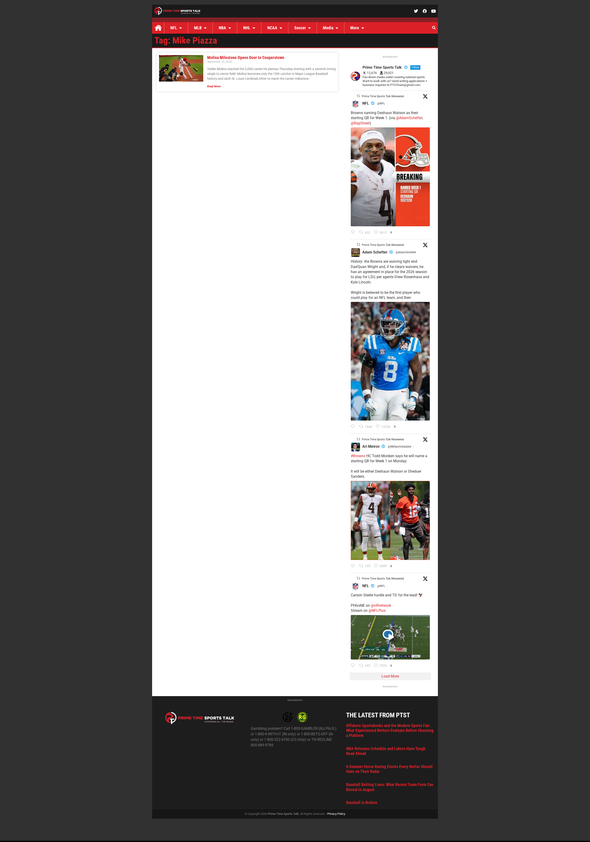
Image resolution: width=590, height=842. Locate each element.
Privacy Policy (336, 814)
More (354, 27)
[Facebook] (425, 11)
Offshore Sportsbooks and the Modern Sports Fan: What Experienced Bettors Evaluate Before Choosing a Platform (390, 730)
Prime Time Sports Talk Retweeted (383, 96)
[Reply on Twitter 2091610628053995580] (354, 566)
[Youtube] (433, 11)
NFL (173, 27)
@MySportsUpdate (399, 446)
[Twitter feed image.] (390, 176)
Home (158, 28)
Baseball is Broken (361, 802)
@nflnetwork (381, 605)
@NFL (381, 103)
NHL (246, 27)
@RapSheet (360, 123)
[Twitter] (416, 11)
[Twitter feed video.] (390, 637)
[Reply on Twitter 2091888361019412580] (354, 232)
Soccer (300, 27)
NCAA (272, 27)
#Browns (358, 456)
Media (328, 27)
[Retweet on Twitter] (358, 96)
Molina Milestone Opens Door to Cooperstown (245, 57)
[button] (434, 28)
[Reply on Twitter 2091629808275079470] (354, 427)
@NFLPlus (377, 610)
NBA (222, 27)
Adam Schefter (374, 252)
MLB (198, 27)
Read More (214, 86)
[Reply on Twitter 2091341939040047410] (354, 665)
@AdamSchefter (409, 118)
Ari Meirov (371, 446)
